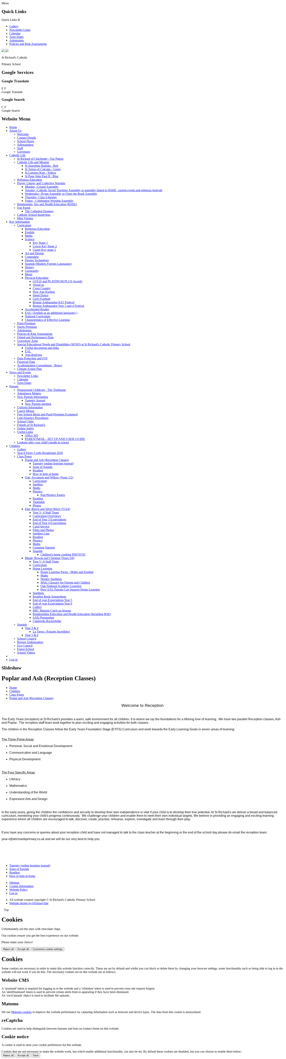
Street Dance (40, 295)
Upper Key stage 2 (44, 249)
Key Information (19, 221)
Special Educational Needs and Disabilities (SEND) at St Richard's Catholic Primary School (73, 344)
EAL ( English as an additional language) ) (51, 312)
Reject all (8, 949)
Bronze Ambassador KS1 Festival (53, 302)
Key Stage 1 (40, 242)
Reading (38, 470)
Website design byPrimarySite (28, 903)
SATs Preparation (43, 617)
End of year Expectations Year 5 (52, 600)
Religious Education (29, 179)
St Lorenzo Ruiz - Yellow (40, 172)
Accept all (23, 949)
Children (14, 446)
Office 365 (31, 435)
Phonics (37, 491)
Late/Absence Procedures (32, 418)
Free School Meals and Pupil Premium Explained (47, 414)
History (29, 267)
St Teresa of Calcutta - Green (43, 169)
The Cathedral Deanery (39, 211)
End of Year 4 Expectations (49, 523)
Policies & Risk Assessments (34, 333)
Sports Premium (27, 326)
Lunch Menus (25, 411)
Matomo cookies (21, 1012)
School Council (26, 638)
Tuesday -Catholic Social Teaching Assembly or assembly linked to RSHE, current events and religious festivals (93, 190)
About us (38, 284)
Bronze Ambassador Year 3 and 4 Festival (58, 305)
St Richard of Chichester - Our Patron (40, 158)
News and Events (20, 372)
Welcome (23, 134)
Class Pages (24, 456)
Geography (32, 270)
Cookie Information (21, 886)
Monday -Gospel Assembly (42, 186)
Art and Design (34, 253)
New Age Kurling (44, 291)
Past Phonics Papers (52, 495)
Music (28, 274)
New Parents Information (32, 397)
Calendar (14, 33)
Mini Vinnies (25, 218)
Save (36, 1055)
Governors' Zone (27, 340)
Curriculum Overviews (47, 516)
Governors (23, 151)
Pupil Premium (26, 323)
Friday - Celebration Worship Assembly (49, 200)
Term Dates (16, 37)
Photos (37, 505)
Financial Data (26, 362)
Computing (32, 256)
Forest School (25, 649)
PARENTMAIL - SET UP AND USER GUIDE (55, 439)
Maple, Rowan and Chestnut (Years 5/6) (49, 558)
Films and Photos (43, 530)
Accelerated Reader (37, 309)
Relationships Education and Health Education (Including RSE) (72, 614)
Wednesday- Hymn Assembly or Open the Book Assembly (61, 193)
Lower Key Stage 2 (45, 246)
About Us (15, 130)
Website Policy (18, 889)
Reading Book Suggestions (49, 596)
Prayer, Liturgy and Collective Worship (41, 183)
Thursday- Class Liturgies (41, 197)
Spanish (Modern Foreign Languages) (48, 263)
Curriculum (24, 225)
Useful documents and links (42, 347)
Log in (13, 659)
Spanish (37, 551)
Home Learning (42, 568)
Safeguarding (25, 144)
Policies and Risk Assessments (28, 44)
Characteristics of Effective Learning (47, 319)
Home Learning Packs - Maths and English (66, 572)
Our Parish (23, 207)
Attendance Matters (29, 393)
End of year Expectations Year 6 (52, 603)
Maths (28, 235)
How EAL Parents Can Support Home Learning (70, 589)
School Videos (26, 652)
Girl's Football (41, 298)
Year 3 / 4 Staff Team (46, 512)
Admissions (16, 40)
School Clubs (25, 421)
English (29, 232)
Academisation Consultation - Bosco (39, 365)
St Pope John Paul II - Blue (41, 176)
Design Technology (37, 260)
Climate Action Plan (29, 369)
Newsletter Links (19, 30)
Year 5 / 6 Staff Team (46, 561)
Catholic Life (17, 155)
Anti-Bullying (33, 355)
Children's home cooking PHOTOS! (62, 554)
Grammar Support (44, 547)
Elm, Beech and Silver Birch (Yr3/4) (47, 509)
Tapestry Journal (35, 400)
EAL (28, 351)
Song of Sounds (42, 467)
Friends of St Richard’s (31, 425)
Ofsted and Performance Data (35, 337)
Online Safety (25, 428)
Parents (13, 386)
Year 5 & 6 (31, 635)
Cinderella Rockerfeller (47, 621)
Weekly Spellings (51, 579)
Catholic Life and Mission (33, 162)
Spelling (38, 484)
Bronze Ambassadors (30, 642)
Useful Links (25, 432)
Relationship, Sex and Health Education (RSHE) (47, 204)
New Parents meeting (38, 404)
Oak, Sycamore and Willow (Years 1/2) (49, 477)
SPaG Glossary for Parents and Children (65, 582)
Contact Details (26, 137)
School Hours (25, 141)
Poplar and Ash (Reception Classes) (47, 460)
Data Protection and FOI (32, 358)
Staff (20, 148)
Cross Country (42, 288)
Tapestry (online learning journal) (53, 463)
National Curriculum (37, 316)
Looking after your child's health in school (43, 442)
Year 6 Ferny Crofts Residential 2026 (40, 453)
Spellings (38, 593)
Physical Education (36, 277)
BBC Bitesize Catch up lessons (52, 610)
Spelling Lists (41, 533)
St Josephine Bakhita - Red (41, 165)
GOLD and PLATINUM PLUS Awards (57, 281)
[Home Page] (5, 51)
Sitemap (14, 882)
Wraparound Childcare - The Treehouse (41, 390)
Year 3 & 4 (31, 628)
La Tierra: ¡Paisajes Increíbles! (51, 631)
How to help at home (46, 474)
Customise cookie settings (48, 949)
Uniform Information (30, 407)
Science (29, 239)
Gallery (13, 26)
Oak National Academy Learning (60, 586)
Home (13, 127)
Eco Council (24, 645)
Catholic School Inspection (33, 214)
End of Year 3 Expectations (49, 519)
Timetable (39, 502)
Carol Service (41, 526)
